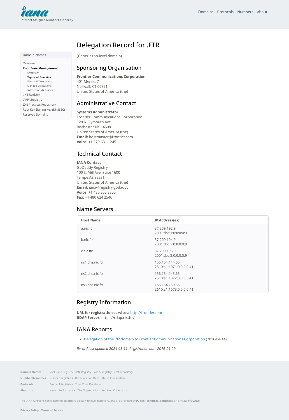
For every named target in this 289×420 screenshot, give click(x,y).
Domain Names (30, 372)
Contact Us (120, 390)
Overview (29, 63)
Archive (106, 390)
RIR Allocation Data (87, 378)
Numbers (245, 11)
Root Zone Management (40, 68)
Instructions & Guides (40, 90)
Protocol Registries (61, 384)
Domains (206, 11)
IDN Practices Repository (39, 104)
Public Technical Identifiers (154, 401)
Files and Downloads (39, 81)
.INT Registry (31, 95)
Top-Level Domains (39, 77)
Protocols (225, 11)
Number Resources (33, 378)
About (262, 11)
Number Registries (61, 378)
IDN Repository (123, 372)
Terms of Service (52, 410)
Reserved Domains (35, 114)
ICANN (195, 401)
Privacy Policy (29, 410)
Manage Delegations (39, 85)
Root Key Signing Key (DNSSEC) (44, 109)
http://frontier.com (146, 312)
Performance (67, 390)
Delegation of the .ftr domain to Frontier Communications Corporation (144, 339)
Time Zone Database (88, 384)
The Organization (88, 390)
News (52, 390)
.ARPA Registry (32, 99)
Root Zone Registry (61, 372)
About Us (26, 390)
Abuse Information (113, 378)
